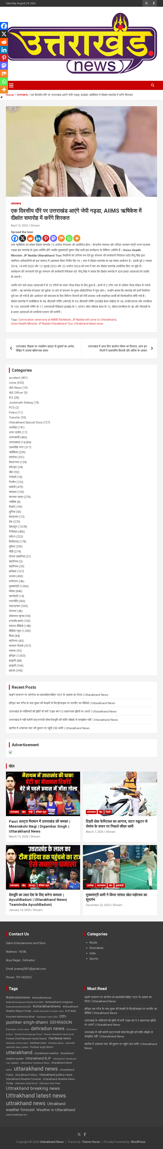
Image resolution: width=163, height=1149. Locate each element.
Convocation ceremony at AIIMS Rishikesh (44, 319)
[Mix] (61, 238)
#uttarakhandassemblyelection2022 (24, 1002)
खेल (11, 472)
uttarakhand (19, 1052)
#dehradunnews (18, 997)
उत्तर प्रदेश (15, 432)
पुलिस (12, 546)
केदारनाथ (14, 462)
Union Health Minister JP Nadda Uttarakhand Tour (42, 323)
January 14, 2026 (20, 910)
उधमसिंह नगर (16, 447)
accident (14, 378)
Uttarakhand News (52, 1142)
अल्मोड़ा (13, 427)
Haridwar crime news (17, 1043)
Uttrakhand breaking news (33, 1088)
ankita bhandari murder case (48, 1011)
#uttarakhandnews (47, 1006)
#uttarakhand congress (59, 1001)
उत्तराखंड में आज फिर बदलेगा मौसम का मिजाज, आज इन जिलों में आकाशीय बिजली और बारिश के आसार (117, 348)
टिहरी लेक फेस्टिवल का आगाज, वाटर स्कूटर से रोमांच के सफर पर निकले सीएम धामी (116, 824)
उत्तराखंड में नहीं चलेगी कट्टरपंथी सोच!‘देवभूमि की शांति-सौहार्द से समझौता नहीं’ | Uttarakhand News (63, 720)
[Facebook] (14, 238)
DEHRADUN (61, 1022)
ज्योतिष (12, 502)
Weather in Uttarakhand (55, 1110)
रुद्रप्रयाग (14, 606)
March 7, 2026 (95, 831)
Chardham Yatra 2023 (47, 1017)
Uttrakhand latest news (88, 323)
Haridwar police (56, 1043)
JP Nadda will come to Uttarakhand (94, 319)
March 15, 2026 (18, 836)
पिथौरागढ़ (14, 541)
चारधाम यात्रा (16, 497)
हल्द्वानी (12, 660)
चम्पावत (12, 492)
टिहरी (12, 507)
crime (12, 383)
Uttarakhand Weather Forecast (23, 1079)
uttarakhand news (36, 1068)
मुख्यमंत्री (14, 586)
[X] (22, 238)
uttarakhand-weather (46, 1053)
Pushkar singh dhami (41, 1047)
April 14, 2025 (19, 225)
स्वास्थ (12, 651)
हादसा (12, 670)
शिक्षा (11, 636)
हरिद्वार (12, 655)
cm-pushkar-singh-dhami (36, 1019)
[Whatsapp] (69, 238)
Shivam (35, 225)
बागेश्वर (12, 571)
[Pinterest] (45, 238)
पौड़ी (11, 551)
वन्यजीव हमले (16, 621)
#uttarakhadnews (41, 997)
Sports (93, 958)
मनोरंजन (13, 581)
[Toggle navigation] (11, 85)
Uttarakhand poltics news (55, 1075)
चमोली (12, 487)
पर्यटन (12, 536)
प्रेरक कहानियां (17, 556)
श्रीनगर (13, 641)
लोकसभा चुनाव (16, 616)
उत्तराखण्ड (16, 203)
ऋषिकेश (13, 452)
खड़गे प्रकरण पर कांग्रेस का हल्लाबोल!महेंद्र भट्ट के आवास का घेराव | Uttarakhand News (58, 695)
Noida (93, 942)
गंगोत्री (12, 477)
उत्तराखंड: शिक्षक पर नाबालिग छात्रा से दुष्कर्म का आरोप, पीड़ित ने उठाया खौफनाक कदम (45, 348)
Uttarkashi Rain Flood (49, 1083)
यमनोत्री (13, 596)
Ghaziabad (96, 948)
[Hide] (1, 97)
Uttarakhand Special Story (26, 422)
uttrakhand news (26, 1103)
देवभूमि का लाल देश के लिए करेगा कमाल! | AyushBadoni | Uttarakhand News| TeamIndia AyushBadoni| (38, 900)
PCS (12, 407)
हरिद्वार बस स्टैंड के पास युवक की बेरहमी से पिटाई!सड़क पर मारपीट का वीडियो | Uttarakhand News (62, 703)
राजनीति (13, 601)
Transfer (14, 417)
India (92, 953)
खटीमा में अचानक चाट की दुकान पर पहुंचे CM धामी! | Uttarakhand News (49, 728)
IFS (11, 397)
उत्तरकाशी (14, 437)
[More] (76, 238)
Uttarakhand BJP (38, 1058)
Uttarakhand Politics (26, 1075)
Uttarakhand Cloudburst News (34, 1063)
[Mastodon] (53, 238)
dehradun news (48, 1028)
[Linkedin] (38, 238)
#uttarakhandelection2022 (18, 1006)
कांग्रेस (13, 457)
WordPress (138, 1142)
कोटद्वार (13, 467)
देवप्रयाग (13, 517)
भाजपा (12, 576)
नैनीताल (13, 531)
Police (13, 412)
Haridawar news (60, 1038)
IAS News (15, 387)
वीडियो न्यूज (15, 631)
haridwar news (38, 1042)
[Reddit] (30, 238)
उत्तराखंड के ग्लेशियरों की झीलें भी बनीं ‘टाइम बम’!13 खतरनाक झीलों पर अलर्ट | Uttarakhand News (63, 711)
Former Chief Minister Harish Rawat (26, 1038)
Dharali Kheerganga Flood (28, 1034)
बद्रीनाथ (13, 561)
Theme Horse (91, 1142)
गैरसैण (12, 482)
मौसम (12, 591)
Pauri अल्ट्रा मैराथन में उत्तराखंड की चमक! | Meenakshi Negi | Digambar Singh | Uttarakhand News (39, 826)
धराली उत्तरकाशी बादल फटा (16, 1115)
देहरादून (13, 526)
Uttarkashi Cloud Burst (26, 1083)
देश (11, 521)
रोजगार (13, 611)
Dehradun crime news (17, 1029)
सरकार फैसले (16, 646)
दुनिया (12, 512)
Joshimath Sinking (21, 402)
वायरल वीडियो (16, 626)
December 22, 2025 (98, 905)
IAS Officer (16, 392)
